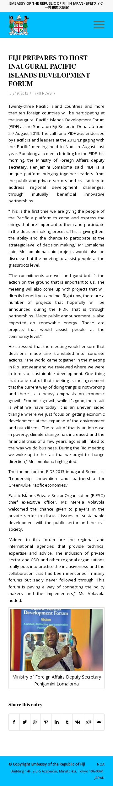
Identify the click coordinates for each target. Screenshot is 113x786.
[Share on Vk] (78, 722)
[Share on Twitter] (25, 722)
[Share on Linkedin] (56, 722)
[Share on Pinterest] (46, 722)
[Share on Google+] (35, 722)
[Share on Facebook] (14, 722)
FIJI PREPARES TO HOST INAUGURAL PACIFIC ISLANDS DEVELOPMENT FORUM (49, 70)
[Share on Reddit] (88, 722)
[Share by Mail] (99, 722)
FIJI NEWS (44, 93)
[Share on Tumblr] (67, 722)
